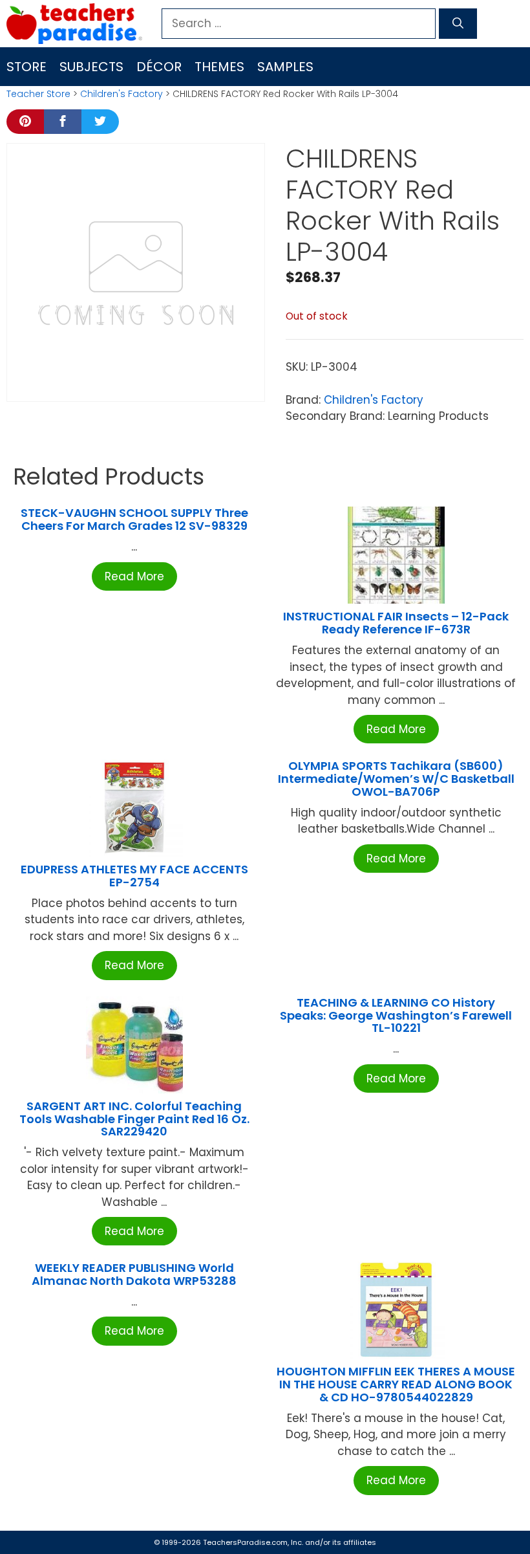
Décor (159, 67)
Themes (219, 67)
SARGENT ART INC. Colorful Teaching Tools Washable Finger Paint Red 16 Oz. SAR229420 (134, 1119)
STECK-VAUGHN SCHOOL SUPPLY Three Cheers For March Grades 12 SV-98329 (134, 519)
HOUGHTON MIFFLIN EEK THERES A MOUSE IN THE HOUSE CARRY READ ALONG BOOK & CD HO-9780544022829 (396, 1384)
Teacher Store (38, 93)
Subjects (91, 67)
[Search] (458, 23)
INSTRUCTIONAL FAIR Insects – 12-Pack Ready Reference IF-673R (396, 622)
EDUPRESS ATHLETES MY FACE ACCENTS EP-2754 (134, 875)
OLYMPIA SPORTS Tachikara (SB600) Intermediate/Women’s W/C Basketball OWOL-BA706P (396, 779)
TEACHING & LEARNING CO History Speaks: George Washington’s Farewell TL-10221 (396, 1015)
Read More (134, 576)
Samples (285, 67)
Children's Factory (121, 93)
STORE (26, 67)
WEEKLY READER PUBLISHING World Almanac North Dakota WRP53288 (134, 1274)
